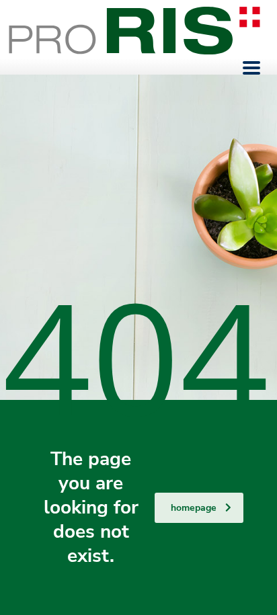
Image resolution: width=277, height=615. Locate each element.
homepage (193, 507)
